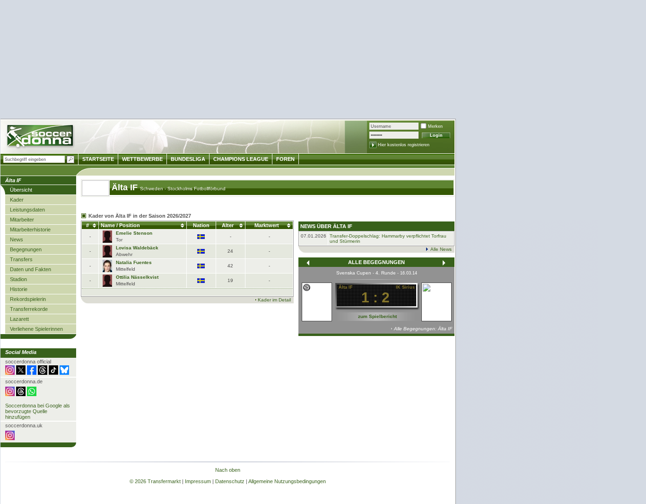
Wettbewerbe (142, 159)
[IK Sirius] (436, 289)
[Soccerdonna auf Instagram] (10, 373)
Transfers (21, 259)
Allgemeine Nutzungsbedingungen (287, 481)
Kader (17, 200)
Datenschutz (229, 481)
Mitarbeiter (22, 219)
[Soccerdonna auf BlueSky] (64, 373)
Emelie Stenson (134, 233)
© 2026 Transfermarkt (155, 481)
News (16, 239)
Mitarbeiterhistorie (30, 229)
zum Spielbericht (377, 316)
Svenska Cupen (353, 272)
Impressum (198, 481)
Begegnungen (26, 249)
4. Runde (385, 272)
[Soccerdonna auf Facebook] (31, 373)
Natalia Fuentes (134, 262)
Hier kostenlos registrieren (403, 144)
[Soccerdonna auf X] (21, 373)
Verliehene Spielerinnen (36, 329)
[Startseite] (41, 137)
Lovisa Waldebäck (137, 247)
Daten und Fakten (30, 269)
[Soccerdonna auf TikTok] (53, 373)
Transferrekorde (29, 309)
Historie (18, 289)
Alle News (441, 249)
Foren (285, 159)
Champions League (240, 159)
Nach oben (227, 470)
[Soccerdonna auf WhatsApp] (31, 394)
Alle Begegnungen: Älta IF (423, 328)
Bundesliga (188, 159)
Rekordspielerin (28, 299)
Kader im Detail (274, 299)
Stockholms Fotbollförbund (196, 188)
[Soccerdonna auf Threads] (42, 373)
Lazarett (19, 319)
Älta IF (126, 187)
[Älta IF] (306, 287)
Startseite (98, 159)
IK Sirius (405, 287)
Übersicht (21, 190)
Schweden (152, 188)
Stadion (18, 279)
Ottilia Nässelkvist (137, 277)
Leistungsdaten (27, 209)
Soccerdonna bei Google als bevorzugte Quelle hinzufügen (37, 411)
